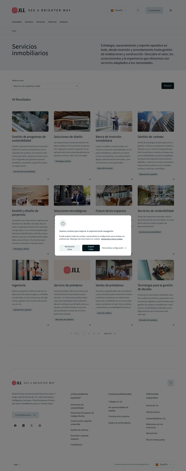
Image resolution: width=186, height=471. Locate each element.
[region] (93, 235)
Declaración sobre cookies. (112, 239)
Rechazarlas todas (69, 248)
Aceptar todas (91, 248)
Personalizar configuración (114, 248)
